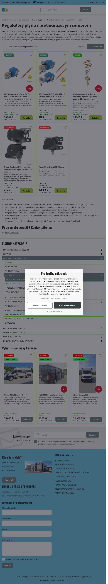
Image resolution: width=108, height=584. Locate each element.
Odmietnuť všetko (40, 305)
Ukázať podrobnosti (54, 311)
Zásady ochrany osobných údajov (54, 298)
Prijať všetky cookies (67, 305)
